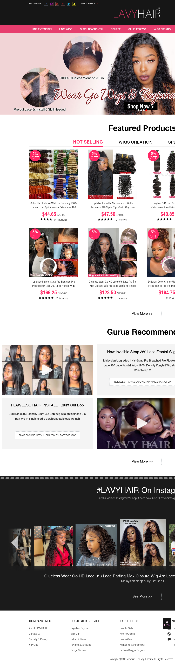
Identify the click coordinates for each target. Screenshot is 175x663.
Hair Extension (42, 29)
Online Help (88, 3)
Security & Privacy (38, 639)
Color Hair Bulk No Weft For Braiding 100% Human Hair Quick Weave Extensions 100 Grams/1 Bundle (53, 207)
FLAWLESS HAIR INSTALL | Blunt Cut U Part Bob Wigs (47, 435)
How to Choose (127, 633)
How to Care (126, 639)
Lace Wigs (65, 29)
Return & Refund (79, 639)
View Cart (75, 633)
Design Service (78, 650)
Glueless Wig (137, 29)
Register (75, 628)
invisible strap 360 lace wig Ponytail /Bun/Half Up (142, 382)
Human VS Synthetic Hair (132, 644)
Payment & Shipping (81, 644)
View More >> (142, 313)
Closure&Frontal (91, 29)
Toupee (116, 29)
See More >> (142, 596)
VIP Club (33, 644)
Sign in (84, 628)
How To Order (126, 628)
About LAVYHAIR (38, 628)
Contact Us (34, 633)
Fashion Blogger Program (132, 650)
